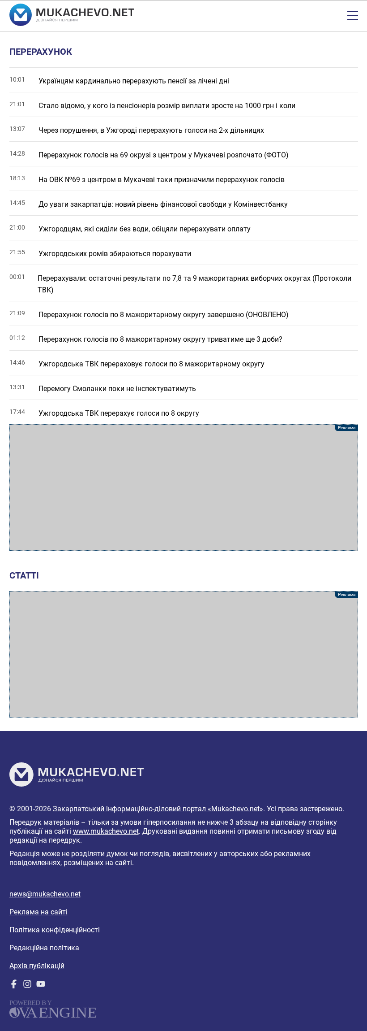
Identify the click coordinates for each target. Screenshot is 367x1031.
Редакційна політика (44, 948)
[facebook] (13, 986)
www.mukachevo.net (106, 831)
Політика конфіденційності (54, 930)
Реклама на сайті (38, 912)
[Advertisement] (184, 487)
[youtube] (40, 986)
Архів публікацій (36, 965)
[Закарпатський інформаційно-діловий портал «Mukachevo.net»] (71, 16)
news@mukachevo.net (45, 894)
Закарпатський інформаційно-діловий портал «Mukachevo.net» (158, 809)
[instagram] (27, 986)
